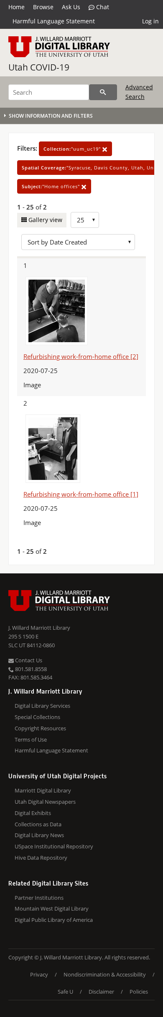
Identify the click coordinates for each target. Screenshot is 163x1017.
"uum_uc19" (72, 149)
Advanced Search (139, 91)
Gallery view (44, 220)
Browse (43, 7)
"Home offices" (52, 186)
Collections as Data (38, 824)
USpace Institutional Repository (54, 846)
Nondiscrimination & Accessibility (105, 974)
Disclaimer (101, 991)
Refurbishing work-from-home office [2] (80, 356)
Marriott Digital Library (43, 790)
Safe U (65, 991)
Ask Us (71, 7)
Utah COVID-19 (38, 67)
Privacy (39, 974)
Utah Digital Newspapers (45, 801)
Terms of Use (31, 739)
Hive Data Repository (41, 857)
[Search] (103, 92)
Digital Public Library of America (54, 920)
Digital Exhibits (33, 813)
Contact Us (28, 660)
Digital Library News (39, 835)
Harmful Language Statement (54, 21)
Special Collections (37, 717)
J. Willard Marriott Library (39, 627)
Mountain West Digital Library (52, 908)
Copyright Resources (40, 728)
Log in (150, 21)
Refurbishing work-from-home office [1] (80, 494)
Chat (101, 7)
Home (16, 7)
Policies (139, 991)
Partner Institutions (39, 897)
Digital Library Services (42, 705)
